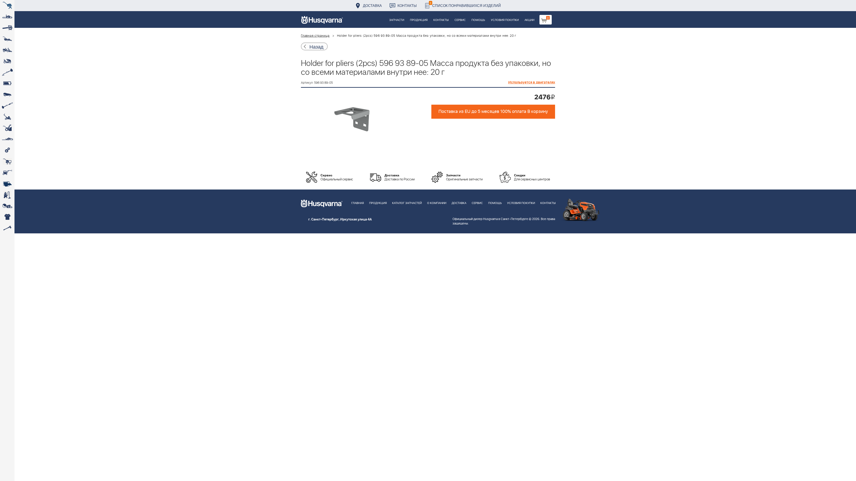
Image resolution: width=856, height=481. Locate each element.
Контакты (407, 5)
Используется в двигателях (531, 82)
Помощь (478, 20)
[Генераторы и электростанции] (7, 161)
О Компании (436, 203)
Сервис (460, 20)
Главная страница (315, 36)
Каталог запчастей (407, 203)
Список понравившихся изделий (465, 4)
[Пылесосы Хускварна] (7, 194)
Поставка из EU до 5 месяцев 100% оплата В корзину (493, 111)
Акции (529, 20)
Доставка (372, 5)
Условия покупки (505, 20)
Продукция (419, 20)
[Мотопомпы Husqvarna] (7, 183)
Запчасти (396, 20)
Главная (357, 203)
